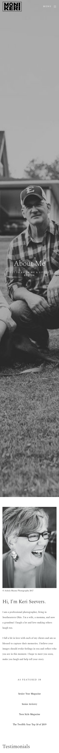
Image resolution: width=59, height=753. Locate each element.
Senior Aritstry (29, 704)
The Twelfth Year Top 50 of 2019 (29, 724)
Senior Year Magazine (29, 693)
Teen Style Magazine (29, 714)
